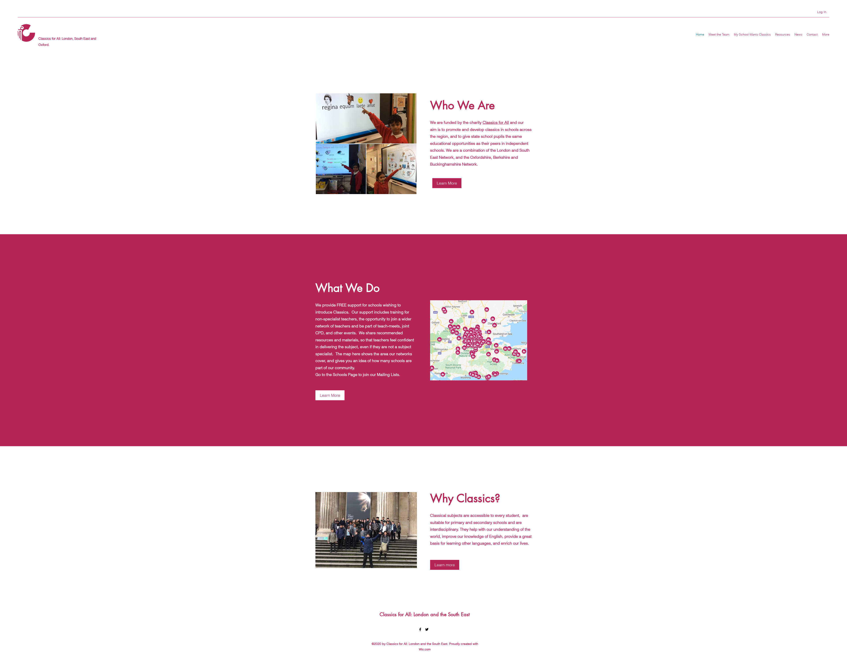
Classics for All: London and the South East (425, 614)
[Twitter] (427, 629)
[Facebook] (420, 629)
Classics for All (496, 122)
